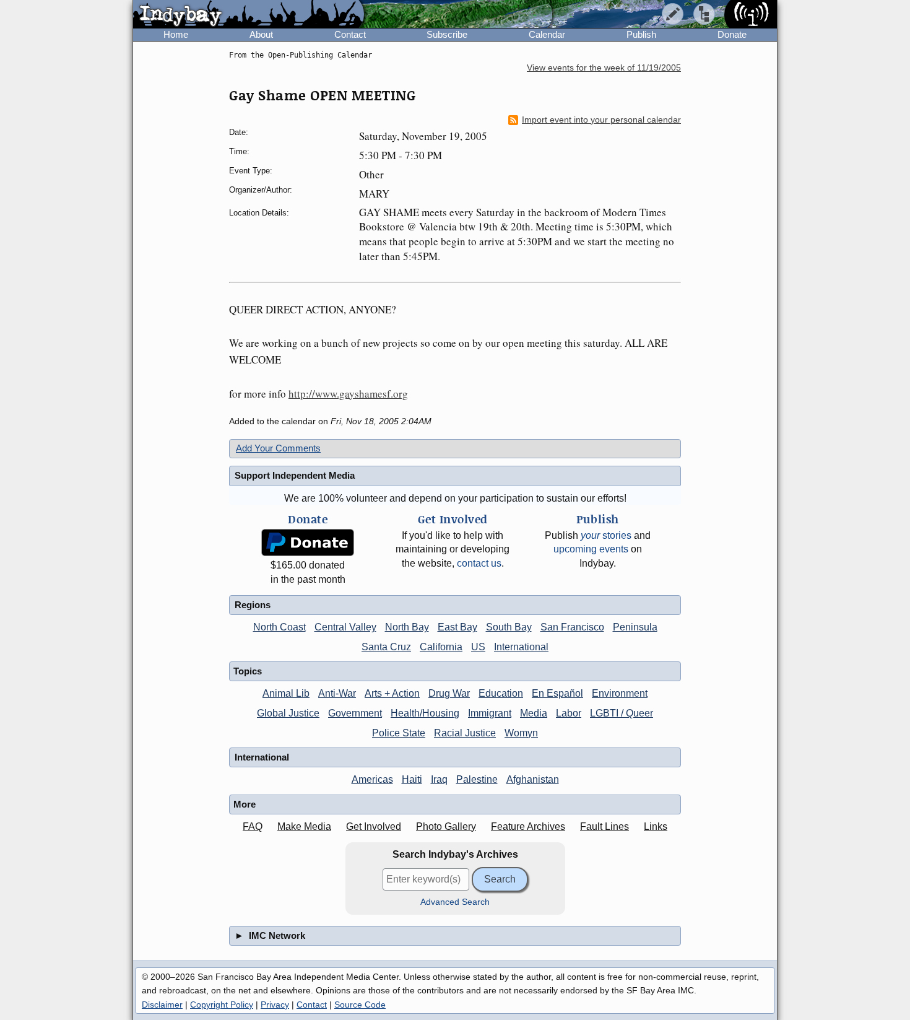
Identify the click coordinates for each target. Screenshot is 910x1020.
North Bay (407, 627)
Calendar (547, 34)
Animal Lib (286, 693)
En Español (557, 693)
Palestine (477, 779)
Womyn (521, 733)
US (478, 647)
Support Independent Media (295, 475)
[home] (248, 15)
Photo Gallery (446, 826)
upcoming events (590, 549)
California (441, 647)
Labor (568, 713)
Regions (253, 604)
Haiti (412, 779)
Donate (732, 34)
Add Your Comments (278, 448)
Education (501, 693)
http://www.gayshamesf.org (348, 393)
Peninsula (635, 627)
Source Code (360, 1004)
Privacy (275, 1004)
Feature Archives (528, 826)
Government (355, 713)
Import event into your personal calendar (601, 119)
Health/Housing (425, 713)
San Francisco (572, 627)
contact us (479, 563)
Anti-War (337, 693)
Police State (398, 733)
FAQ (252, 826)
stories (606, 535)
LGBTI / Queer (621, 713)
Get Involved (373, 826)
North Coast (279, 627)
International (521, 647)
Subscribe (447, 34)
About (261, 34)
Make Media (304, 826)
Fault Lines (604, 826)
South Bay (509, 627)
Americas (372, 779)
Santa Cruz (386, 647)
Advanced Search (455, 902)
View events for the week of (604, 67)
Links (655, 826)
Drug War (449, 693)
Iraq (439, 779)
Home (175, 34)
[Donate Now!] (307, 543)
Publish (641, 34)
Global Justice (288, 713)
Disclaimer (162, 1004)
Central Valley (345, 627)
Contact (350, 34)
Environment (620, 693)
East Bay (457, 627)
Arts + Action (392, 693)
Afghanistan (532, 779)
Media (533, 713)
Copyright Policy (221, 1004)
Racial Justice (465, 733)
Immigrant (489, 713)
